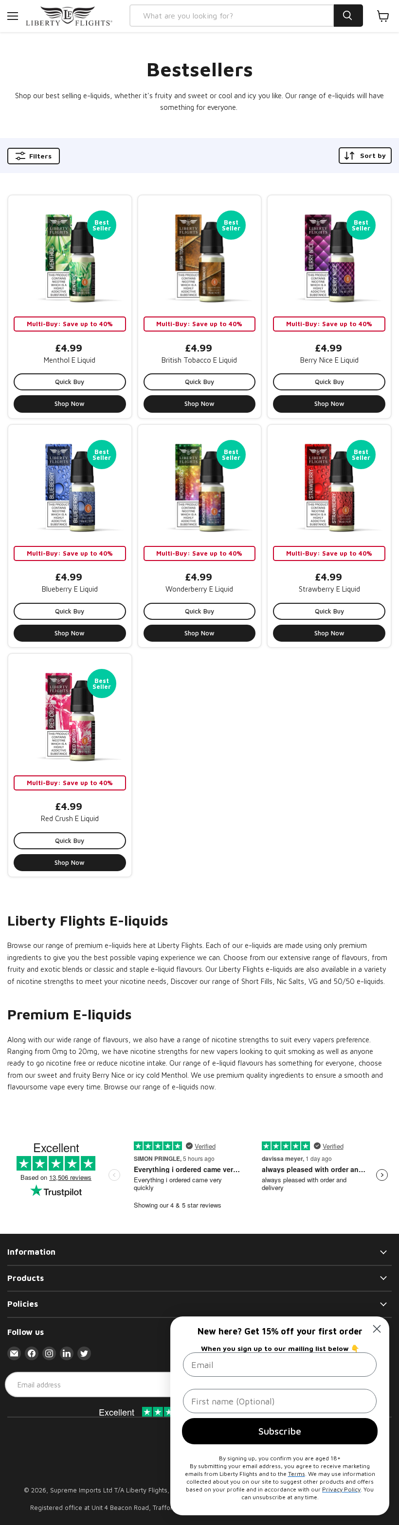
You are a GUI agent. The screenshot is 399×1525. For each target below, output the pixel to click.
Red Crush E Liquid (70, 818)
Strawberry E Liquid (329, 589)
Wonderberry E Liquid (199, 589)
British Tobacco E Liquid (199, 360)
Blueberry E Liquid (70, 589)
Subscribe (279, 1431)
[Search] (348, 15)
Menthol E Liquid (69, 360)
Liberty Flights (146, 1490)
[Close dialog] (376, 1328)
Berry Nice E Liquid (329, 360)
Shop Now (69, 403)
